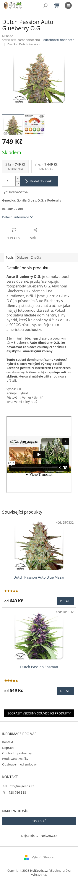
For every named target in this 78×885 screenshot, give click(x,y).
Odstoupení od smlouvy (19, 764)
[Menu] (68, 5)
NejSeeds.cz (30, 836)
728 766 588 (17, 792)
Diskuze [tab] (22, 257)
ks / (39, 821)
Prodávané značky (15, 759)
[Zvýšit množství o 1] (17, 178)
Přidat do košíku (42, 181)
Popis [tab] (10, 257)
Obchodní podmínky (17, 753)
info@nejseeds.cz (21, 786)
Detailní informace (15, 217)
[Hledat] (45, 5)
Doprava (8, 748)
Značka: (23, 44)
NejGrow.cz (49, 836)
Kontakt (7, 742)
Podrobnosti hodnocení (58, 40)
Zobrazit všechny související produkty (39, 713)
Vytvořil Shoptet (43, 857)
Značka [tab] (36, 257)
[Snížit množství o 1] (17, 183)
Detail (65, 601)
